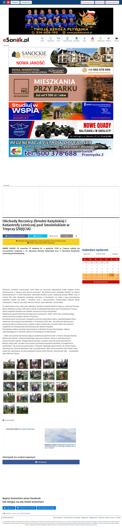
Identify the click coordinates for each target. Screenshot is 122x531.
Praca (58, 41)
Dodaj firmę (100, 2)
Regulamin (84, 517)
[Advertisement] (61, 170)
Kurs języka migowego (27, 429)
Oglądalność (93, 517)
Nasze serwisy (110, 517)
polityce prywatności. (91, 524)
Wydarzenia (101, 41)
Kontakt (118, 517)
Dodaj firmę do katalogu (72, 517)
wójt (18, 513)
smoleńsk (8, 513)
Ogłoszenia (50, 41)
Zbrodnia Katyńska (25, 513)
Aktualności (26, 2)
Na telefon (76, 41)
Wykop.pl (54, 236)
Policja (92, 41)
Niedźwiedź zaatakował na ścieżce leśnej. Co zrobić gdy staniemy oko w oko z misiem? (60, 446)
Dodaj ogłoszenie (88, 2)
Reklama (15, 2)
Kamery (116, 41)
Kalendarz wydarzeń (95, 250)
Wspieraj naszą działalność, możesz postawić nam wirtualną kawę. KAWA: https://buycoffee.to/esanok (42, 242)
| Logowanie (9, 508)
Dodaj (42, 41)
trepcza (14, 513)
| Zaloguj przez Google (47, 508)
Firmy (84, 41)
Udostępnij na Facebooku (16, 236)
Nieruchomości (67, 41)
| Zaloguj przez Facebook (26, 508)
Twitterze (38, 236)
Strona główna (58, 517)
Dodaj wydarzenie (113, 2)
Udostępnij (42, 462)
